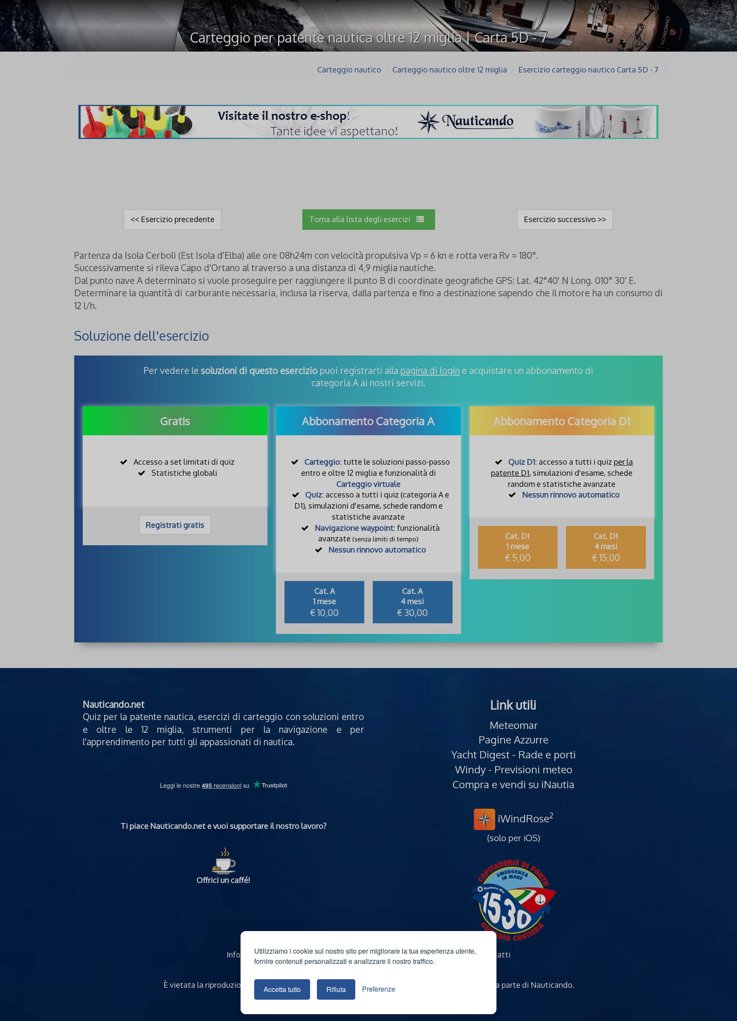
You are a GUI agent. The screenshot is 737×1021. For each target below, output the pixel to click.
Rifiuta (336, 989)
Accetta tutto (282, 989)
